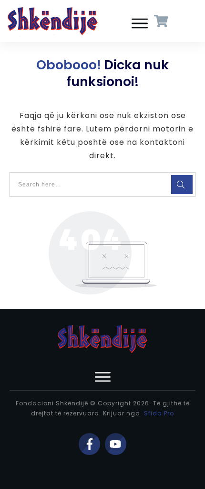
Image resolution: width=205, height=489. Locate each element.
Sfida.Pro (159, 413)
